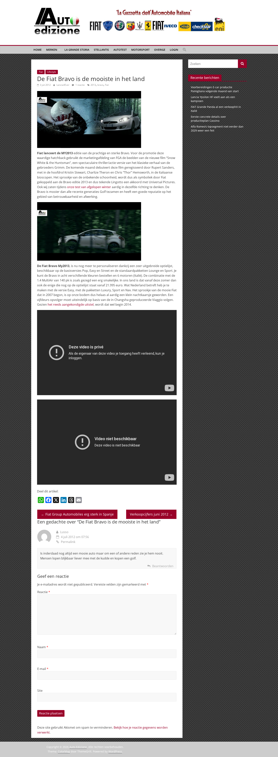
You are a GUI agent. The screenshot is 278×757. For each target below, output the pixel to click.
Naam (42, 647)
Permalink (68, 542)
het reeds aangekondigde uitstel (71, 304)
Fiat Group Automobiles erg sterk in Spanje (77, 514)
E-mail (42, 669)
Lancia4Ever (63, 84)
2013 (93, 84)
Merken (51, 49)
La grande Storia (76, 49)
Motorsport (140, 49)
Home (37, 49)
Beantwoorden (162, 566)
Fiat (41, 71)
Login (174, 49)
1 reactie (80, 84)
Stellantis (101, 49)
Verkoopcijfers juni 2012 (151, 514)
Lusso (64, 532)
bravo (100, 84)
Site (40, 690)
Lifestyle (51, 71)
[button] (184, 50)
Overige (159, 49)
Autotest (120, 49)
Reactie (43, 592)
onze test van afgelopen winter (89, 187)
